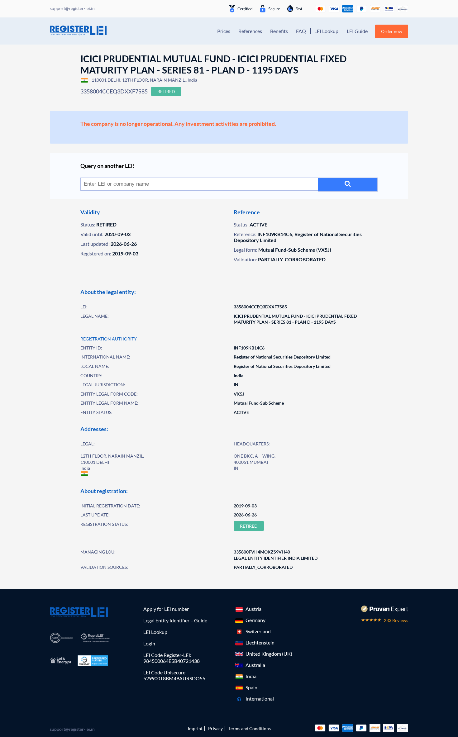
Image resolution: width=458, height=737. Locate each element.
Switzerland (258, 631)
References (250, 31)
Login (149, 643)
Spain (251, 687)
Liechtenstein (260, 642)
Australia (255, 665)
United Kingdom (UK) (269, 654)
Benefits (279, 31)
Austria (253, 609)
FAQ (301, 31)
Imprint (195, 728)
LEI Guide (357, 31)
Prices (223, 31)
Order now (391, 31)
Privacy (215, 728)
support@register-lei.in (72, 729)
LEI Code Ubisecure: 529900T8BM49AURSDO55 (174, 675)
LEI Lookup (326, 31)
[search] (348, 185)
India (251, 676)
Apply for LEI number (166, 609)
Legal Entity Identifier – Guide (175, 620)
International (260, 698)
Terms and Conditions (249, 728)
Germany (255, 620)
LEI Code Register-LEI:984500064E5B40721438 (171, 658)
